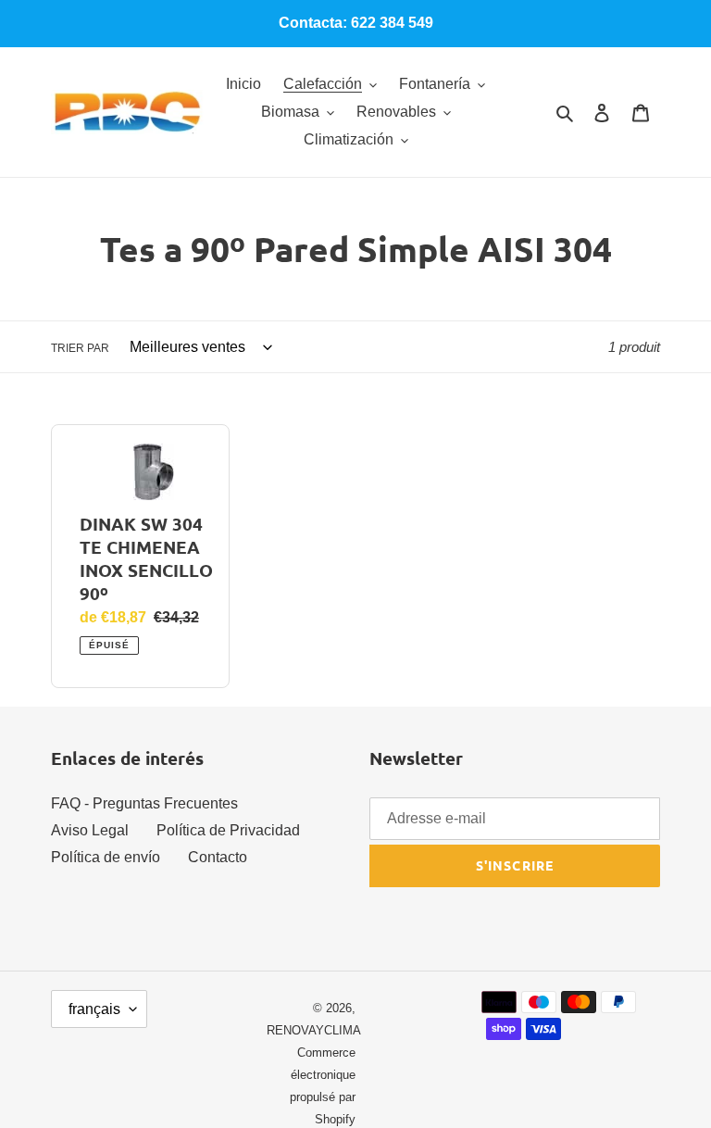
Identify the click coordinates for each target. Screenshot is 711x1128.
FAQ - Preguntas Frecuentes (144, 803)
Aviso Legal (90, 830)
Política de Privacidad (228, 830)
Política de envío (105, 857)
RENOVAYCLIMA (314, 1030)
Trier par (80, 348)
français (94, 1009)
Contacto (217, 857)
